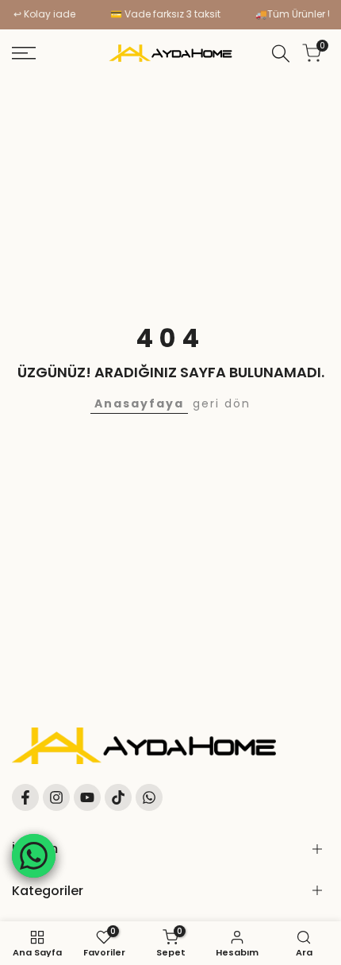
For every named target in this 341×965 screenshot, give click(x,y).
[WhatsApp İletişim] (34, 856)
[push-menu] (24, 53)
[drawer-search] (280, 53)
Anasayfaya (139, 403)
